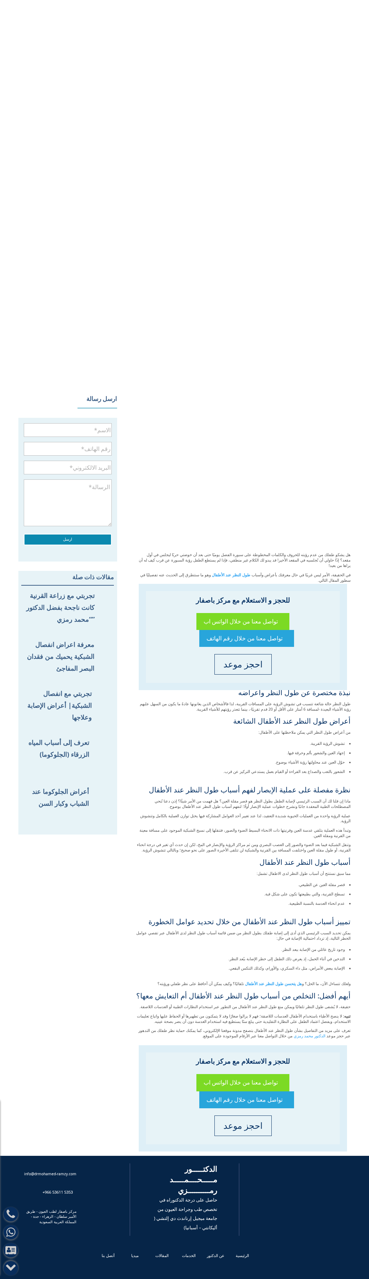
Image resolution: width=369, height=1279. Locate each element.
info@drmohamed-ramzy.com (171, 7)
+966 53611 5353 (261, 8)
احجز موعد (95, 10)
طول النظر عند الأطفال (231, 574)
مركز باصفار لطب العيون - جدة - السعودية (181, 24)
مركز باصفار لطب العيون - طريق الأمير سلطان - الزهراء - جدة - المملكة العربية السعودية (51, 1216)
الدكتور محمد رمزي (309, 1035)
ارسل (67, 539)
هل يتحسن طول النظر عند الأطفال (273, 983)
